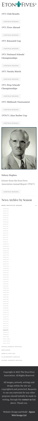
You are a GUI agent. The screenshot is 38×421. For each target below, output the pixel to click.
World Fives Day (8, 353)
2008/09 (6, 246)
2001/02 (6, 261)
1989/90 (6, 288)
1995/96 (6, 275)
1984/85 (6, 299)
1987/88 (6, 292)
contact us (26, 399)
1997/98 (6, 270)
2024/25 (6, 211)
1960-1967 (6, 339)
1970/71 (6, 330)
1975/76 (6, 319)
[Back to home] (18, 4)
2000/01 (6, 264)
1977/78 (6, 314)
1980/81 (6, 308)
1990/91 (6, 286)
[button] (35, 4)
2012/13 (5, 237)
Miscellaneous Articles (12, 346)
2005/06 (6, 253)
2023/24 (6, 213)
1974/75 (6, 321)
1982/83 (6, 303)
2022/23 (6, 215)
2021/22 (5, 217)
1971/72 (5, 328)
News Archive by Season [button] (12, 205)
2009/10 (6, 244)
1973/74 (6, 323)
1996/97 (6, 272)
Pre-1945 (6, 343)
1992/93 (6, 281)
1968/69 (6, 334)
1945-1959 (6, 341)
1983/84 (6, 301)
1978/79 (6, 312)
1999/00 (6, 266)
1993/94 (6, 279)
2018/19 (5, 224)
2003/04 (6, 257)
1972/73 (6, 325)
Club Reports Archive (11, 357)
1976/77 (6, 317)
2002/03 (6, 259)
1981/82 (5, 305)
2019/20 (6, 222)
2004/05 (6, 255)
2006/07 (6, 250)
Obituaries (6, 350)
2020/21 (6, 219)
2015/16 (5, 231)
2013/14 (5, 235)
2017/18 (5, 226)
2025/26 (6, 208)
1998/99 (6, 268)
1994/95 (6, 277)
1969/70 (6, 332)
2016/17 (5, 228)
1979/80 (6, 310)
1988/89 (6, 290)
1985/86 (6, 297)
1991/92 (5, 284)
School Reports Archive (12, 360)
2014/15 (5, 233)
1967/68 (6, 336)
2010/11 (5, 242)
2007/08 (6, 248)
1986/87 (6, 294)
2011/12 (5, 239)
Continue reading (11, 21)
